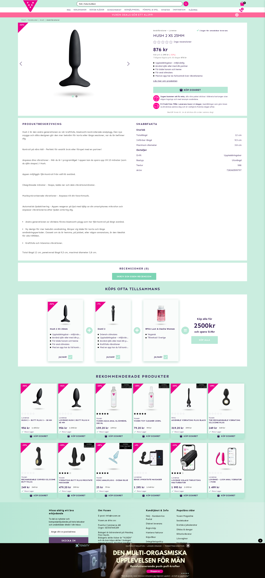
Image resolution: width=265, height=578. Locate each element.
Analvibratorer (53, 20)
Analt (42, 20)
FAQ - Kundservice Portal (155, 517)
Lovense (172, 30)
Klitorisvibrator (184, 534)
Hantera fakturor (154, 532)
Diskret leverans (154, 523)
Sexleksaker (33, 20)
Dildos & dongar (185, 529)
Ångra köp (151, 528)
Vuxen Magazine (185, 516)
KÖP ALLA (204, 340)
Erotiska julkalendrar (187, 525)
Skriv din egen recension (134, 276)
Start (23, 20)
